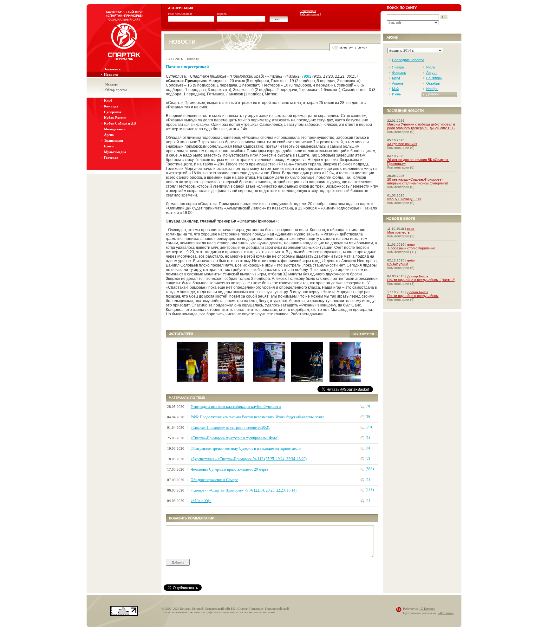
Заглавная (112, 69)
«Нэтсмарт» (445, 613)
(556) (370, 469)
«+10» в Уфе (201, 501)
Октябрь (433, 83)
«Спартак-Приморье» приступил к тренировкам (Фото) (234, 438)
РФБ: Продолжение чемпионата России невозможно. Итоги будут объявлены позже (257, 417)
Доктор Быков (417, 276)
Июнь (396, 94)
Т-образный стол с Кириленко (411, 248)
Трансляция (113, 140)
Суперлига (112, 112)
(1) (368, 437)
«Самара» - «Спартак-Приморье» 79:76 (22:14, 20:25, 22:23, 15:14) (244, 490)
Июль (430, 67)
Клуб (108, 100)
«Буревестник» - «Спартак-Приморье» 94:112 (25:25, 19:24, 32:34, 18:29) (249, 459)
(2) (368, 458)
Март (396, 78)
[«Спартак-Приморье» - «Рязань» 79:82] (207, 380)
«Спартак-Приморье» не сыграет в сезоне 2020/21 (230, 427)
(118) (370, 490)
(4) (368, 448)
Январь (398, 67)
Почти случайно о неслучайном (413, 296)
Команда (111, 106)
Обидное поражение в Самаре (214, 480)
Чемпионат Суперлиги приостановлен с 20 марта (229, 469)
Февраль (399, 72)
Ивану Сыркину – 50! (404, 199)
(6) (368, 416)
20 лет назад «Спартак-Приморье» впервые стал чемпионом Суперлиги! (417, 181)
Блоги (109, 146)
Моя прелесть (398, 232)
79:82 (306, 76)
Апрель (398, 83)
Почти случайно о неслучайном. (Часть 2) (421, 280)
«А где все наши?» (402, 144)
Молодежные (114, 129)
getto (410, 228)
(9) (368, 406)
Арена (109, 135)
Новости (111, 74)
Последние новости (408, 60)
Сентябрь (434, 78)
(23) (369, 427)
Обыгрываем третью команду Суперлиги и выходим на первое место (246, 448)
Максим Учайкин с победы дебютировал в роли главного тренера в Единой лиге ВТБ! (421, 126)
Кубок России (115, 117)
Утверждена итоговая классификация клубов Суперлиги (236, 406)
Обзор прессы (116, 90)
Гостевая (111, 157)
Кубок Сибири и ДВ (120, 123)
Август (431, 72)
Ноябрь (432, 89)
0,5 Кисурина (397, 264)
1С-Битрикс (427, 608)
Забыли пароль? (310, 14)
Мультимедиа (115, 152)
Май (395, 89)
